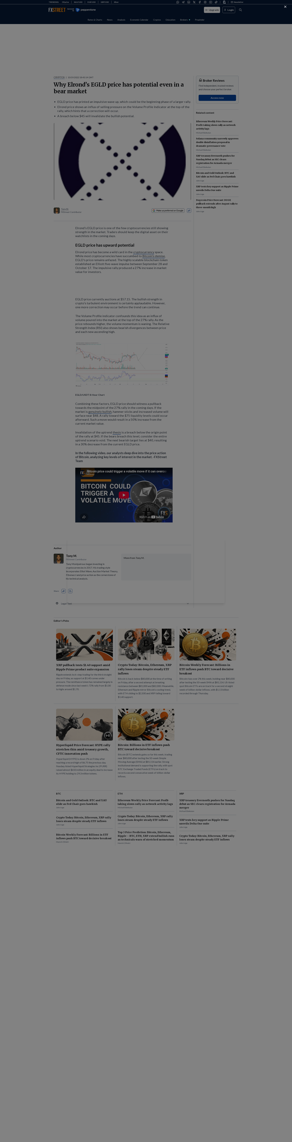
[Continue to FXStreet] (285, 7)
